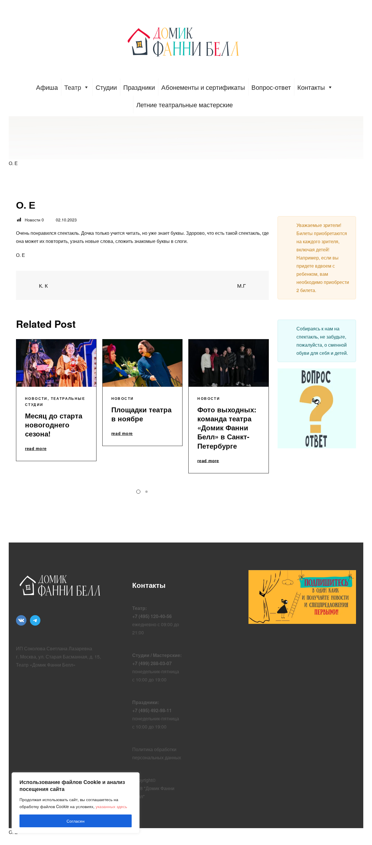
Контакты (311, 87)
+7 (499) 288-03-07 (152, 663)
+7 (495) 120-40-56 (152, 616)
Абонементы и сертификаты (203, 87)
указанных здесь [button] (111, 806)
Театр (72, 87)
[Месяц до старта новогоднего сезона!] (56, 363)
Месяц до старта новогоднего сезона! (53, 424)
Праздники (139, 87)
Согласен (76, 821)
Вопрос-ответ (271, 87)
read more (35, 449)
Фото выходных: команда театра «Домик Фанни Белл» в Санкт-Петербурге (226, 427)
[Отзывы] (142, 285)
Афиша (47, 87)
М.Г (242, 285)
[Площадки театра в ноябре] (143, 363)
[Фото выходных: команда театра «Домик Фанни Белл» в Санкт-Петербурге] (229, 363)
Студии (106, 87)
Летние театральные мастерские (184, 104)
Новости (36, 398)
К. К (42, 285)
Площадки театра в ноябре (141, 413)
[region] (76, 802)
